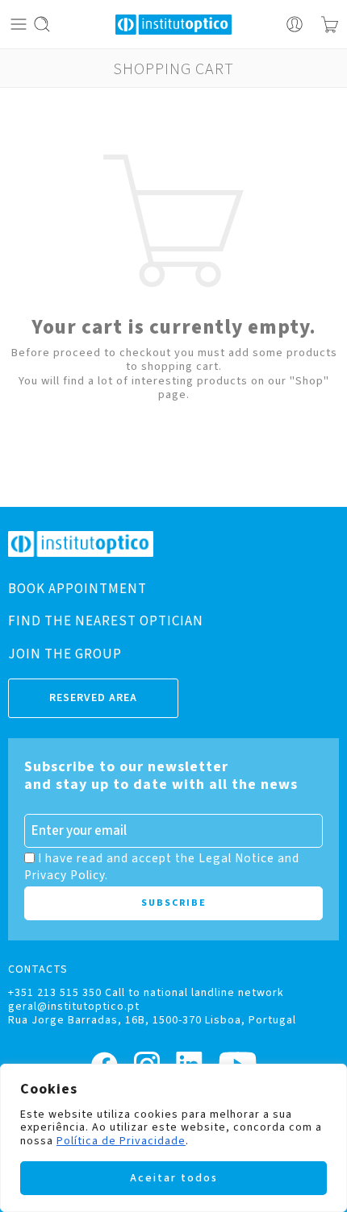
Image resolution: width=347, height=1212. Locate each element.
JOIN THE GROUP (65, 654)
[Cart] (329, 24)
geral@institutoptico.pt (74, 1006)
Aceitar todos (174, 1178)
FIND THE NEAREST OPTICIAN (105, 621)
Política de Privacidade (121, 1141)
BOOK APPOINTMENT (77, 589)
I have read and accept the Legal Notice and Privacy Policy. (161, 866)
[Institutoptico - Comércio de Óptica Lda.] (173, 25)
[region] (173, 1138)
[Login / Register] (294, 24)
